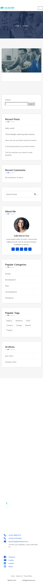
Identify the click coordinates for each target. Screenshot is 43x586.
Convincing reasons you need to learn (20, 146)
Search (8, 100)
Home (17, 26)
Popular (9, 330)
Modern (28, 325)
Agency (9, 321)
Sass (7, 286)
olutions (19, 580)
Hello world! (9, 128)
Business (19, 321)
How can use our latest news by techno (20, 140)
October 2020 (10, 362)
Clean (28, 321)
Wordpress (9, 298)
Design (8, 274)
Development (10, 280)
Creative (9, 325)
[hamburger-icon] (40, 8)
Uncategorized (11, 292)
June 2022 (9, 356)
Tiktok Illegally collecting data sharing (19, 134)
